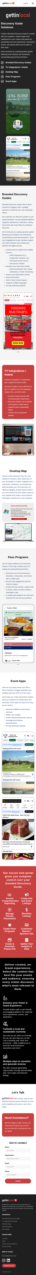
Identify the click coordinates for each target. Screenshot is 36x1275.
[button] (33, 3)
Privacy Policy (6, 1246)
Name (7, 1147)
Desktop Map (6, 1224)
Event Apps (5, 1229)
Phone (7, 1171)
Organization (9, 1155)
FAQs (3, 1241)
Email (7, 1163)
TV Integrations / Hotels (9, 1221)
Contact (5, 1238)
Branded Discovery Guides (11, 1219)
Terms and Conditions (9, 1244)
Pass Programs (7, 1227)
